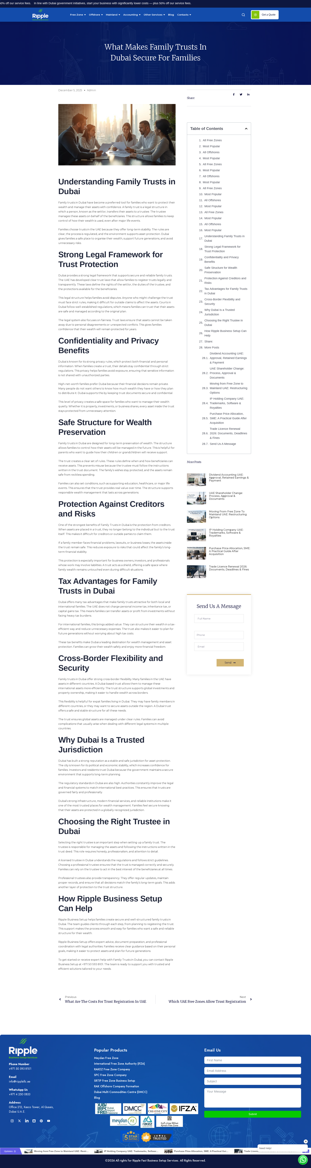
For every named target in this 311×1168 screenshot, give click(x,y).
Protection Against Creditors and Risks (225, 280)
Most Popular (211, 146)
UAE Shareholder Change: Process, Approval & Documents (227, 373)
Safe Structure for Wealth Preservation (220, 270)
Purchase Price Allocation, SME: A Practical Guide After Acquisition (228, 418)
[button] (246, 128)
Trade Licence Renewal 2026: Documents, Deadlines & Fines (228, 433)
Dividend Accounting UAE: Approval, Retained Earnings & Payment (228, 358)
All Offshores (211, 152)
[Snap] (34, 1120)
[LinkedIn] (26, 1120)
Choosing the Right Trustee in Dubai (223, 323)
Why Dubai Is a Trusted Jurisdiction (219, 312)
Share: (208, 341)
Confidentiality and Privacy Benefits (221, 259)
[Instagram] (12, 1120)
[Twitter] (19, 1120)
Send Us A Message (223, 443)
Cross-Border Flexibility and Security (222, 302)
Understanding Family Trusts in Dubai (224, 238)
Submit (253, 1114)
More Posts (211, 347)
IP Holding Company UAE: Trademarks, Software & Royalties (227, 403)
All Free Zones (212, 140)
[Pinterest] (41, 1120)
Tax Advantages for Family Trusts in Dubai (225, 291)
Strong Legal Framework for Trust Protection (222, 249)
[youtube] (48, 1120)
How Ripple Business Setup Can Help (225, 333)
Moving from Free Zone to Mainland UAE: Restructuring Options (228, 388)
